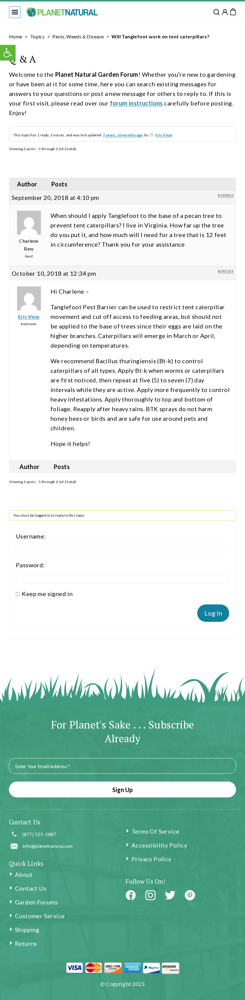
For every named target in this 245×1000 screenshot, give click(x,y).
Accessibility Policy (159, 845)
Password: (30, 564)
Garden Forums (36, 902)
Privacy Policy (151, 858)
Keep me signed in (47, 593)
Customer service (40, 915)
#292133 (225, 271)
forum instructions (136, 103)
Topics (37, 36)
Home (15, 36)
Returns (26, 943)
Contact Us (30, 888)
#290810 (225, 195)
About (24, 874)
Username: (31, 536)
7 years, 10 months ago (123, 135)
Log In (213, 613)
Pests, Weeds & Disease (78, 36)
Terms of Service (155, 831)
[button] (15, 12)
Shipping (27, 929)
